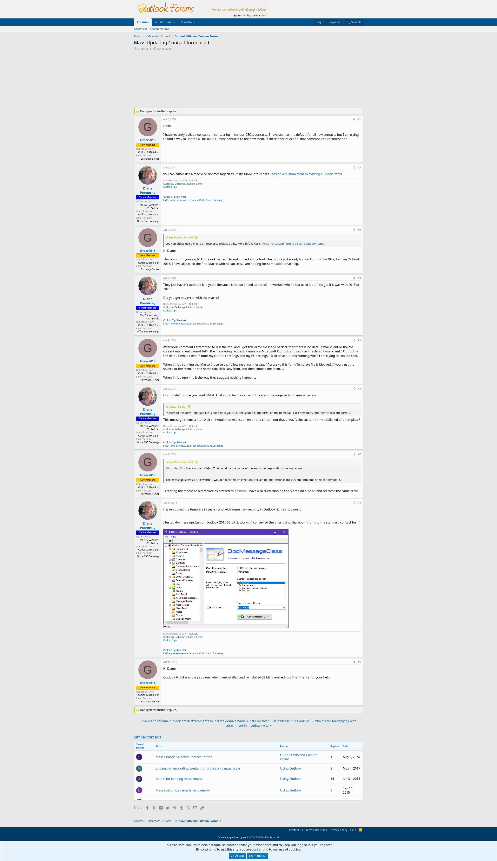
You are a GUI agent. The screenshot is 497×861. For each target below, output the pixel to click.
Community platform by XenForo (248, 837)
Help (353, 830)
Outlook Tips (170, 187)
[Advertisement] (228, 79)
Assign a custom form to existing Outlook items (307, 174)
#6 (359, 388)
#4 (359, 278)
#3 (359, 229)
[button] (175, 22)
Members (188, 22)
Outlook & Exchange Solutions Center (183, 183)
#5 (359, 340)
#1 (359, 119)
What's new (163, 22)
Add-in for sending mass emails (179, 779)
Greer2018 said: (176, 406)
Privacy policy (338, 830)
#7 (359, 454)
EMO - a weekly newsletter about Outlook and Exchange (193, 200)
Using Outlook (291, 768)
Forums (143, 22)
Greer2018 (144, 48)
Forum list (140, 29)
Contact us (296, 830)
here (242, 491)
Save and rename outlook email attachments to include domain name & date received (206, 721)
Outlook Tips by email (174, 196)
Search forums (159, 29)
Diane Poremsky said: (180, 237)
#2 (359, 167)
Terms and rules (316, 830)
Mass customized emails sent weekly (183, 790)
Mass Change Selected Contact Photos (184, 757)
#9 (359, 662)
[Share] (354, 119)
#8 (359, 502)
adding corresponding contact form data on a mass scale (198, 768)
